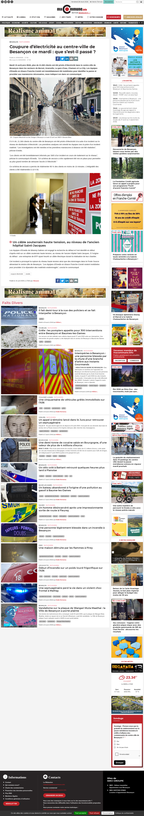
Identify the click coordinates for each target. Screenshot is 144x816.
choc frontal (56, 596)
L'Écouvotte (44, 565)
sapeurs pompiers (84, 496)
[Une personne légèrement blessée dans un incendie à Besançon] (19, 532)
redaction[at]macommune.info (54, 784)
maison (65, 556)
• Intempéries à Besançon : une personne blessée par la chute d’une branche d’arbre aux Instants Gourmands (127, 101)
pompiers (47, 341)
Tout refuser (94, 813)
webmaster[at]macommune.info (54, 809)
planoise (48, 476)
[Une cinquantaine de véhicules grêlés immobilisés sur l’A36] (19, 404)
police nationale (58, 476)
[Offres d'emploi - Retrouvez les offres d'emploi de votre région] (127, 201)
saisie (55, 456)
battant (42, 476)
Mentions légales (11, 796)
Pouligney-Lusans (46, 397)
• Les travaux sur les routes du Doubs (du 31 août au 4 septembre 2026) (126, 120)
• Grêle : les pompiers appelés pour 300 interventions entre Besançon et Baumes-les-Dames (126, 87)
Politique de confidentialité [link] (124, 813)
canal (41, 496)
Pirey (41, 545)
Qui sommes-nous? (12, 785)
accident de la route (45, 516)
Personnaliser (107, 813)
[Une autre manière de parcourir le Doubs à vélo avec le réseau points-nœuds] (127, 492)
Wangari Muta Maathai (63, 621)
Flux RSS (8, 793)
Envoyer (119, 762)
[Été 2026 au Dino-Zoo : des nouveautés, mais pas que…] (127, 376)
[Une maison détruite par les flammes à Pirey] (19, 552)
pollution (73, 496)
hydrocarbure (65, 496)
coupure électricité (17, 274)
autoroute (47, 408)
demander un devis (54, 795)
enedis (28, 274)
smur (82, 516)
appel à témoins (44, 431)
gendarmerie (56, 408)
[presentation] (93, 133)
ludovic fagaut (93, 385)
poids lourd (63, 576)
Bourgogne (43, 440)
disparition (54, 431)
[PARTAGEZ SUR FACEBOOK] (58, 59)
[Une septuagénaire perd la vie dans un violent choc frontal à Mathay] (19, 593)
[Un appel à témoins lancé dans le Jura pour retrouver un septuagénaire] (19, 424)
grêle (41, 341)
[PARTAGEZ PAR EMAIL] (71, 59)
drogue (49, 456)
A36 (41, 408)
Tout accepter (80, 813)
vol (71, 476)
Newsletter (11, 804)
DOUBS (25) (43, 328)
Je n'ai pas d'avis (122, 747)
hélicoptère (63, 516)
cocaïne (42, 456)
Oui (118, 741)
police (41, 319)
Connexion (134, 360)
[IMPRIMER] (76, 59)
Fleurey (42, 505)
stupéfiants (62, 456)
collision (65, 596)
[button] (137, 2)
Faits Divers (24, 42)
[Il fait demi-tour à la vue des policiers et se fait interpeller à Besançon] (19, 315)
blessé (55, 516)
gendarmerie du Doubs (52, 496)
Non (118, 744)
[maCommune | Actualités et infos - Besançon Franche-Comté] (72, 9)
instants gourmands (81, 385)
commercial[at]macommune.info (54, 790)
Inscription (120, 360)
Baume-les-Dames (45, 485)
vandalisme (51, 621)
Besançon (13, 42)
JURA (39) (42, 417)
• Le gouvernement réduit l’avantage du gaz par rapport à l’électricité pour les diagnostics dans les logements (126, 111)
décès (71, 596)
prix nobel (42, 621)
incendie (48, 536)
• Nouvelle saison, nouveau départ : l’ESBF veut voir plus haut (125, 94)
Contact (8, 782)
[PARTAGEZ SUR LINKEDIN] (67, 59)
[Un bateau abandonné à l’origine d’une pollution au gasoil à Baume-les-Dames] (19, 492)
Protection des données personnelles (18, 790)
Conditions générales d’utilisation (17, 799)
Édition (75, 13)
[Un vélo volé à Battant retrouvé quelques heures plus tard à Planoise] (19, 472)
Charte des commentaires (14, 788)
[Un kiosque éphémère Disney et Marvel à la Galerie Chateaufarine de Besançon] (127, 301)
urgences (78, 388)
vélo (66, 476)
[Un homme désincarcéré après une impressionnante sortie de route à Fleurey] (19, 512)
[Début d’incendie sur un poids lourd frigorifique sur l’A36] (19, 572)
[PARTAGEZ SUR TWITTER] (62, 59)
